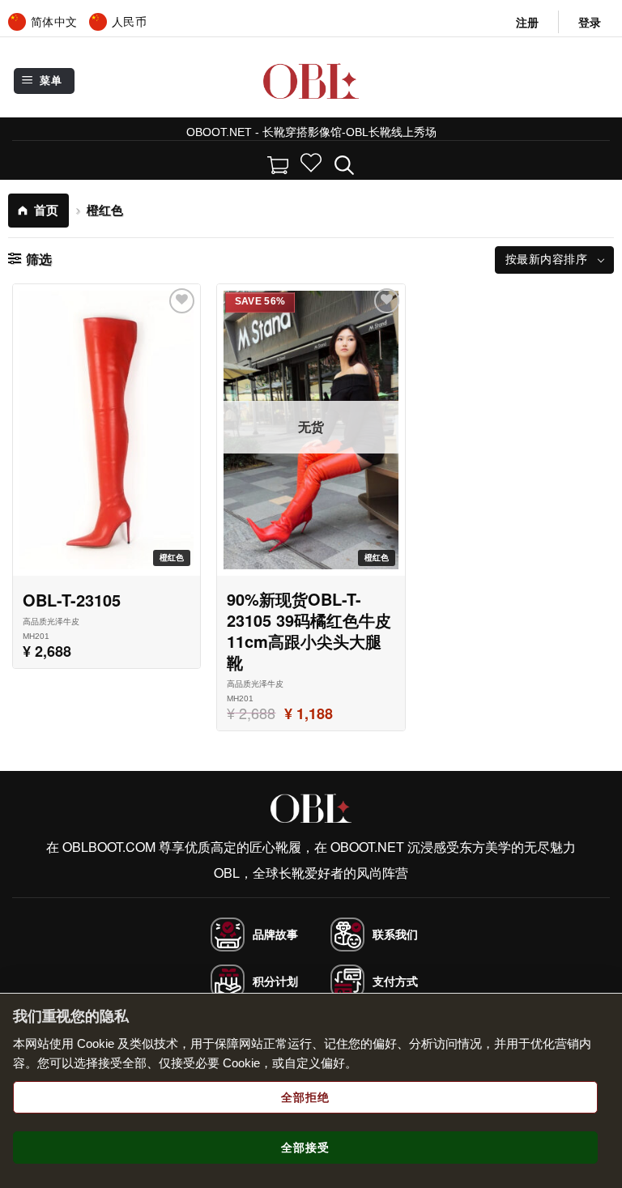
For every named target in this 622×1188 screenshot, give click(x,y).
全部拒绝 (305, 1097)
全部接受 (305, 1147)
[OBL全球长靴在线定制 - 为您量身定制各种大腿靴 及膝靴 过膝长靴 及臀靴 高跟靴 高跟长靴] (311, 81)
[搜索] (344, 163)
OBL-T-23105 (72, 600)
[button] (589, 22)
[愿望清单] (311, 162)
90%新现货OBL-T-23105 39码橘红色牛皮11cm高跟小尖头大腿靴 (309, 631)
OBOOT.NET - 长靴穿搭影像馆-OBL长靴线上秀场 (311, 132)
